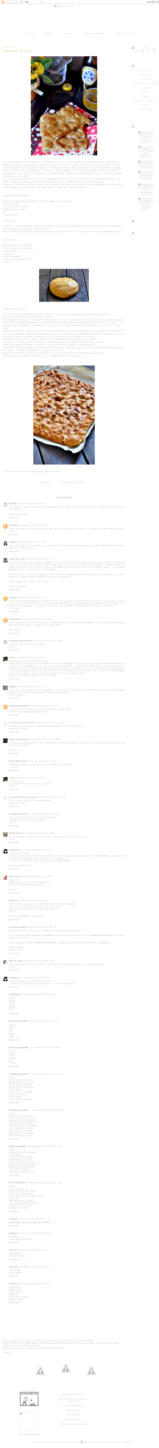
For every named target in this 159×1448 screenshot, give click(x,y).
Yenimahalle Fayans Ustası (21, 1171)
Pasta (146, 92)
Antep (11, 1034)
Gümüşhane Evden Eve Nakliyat (23, 1126)
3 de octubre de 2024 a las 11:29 (35, 1219)
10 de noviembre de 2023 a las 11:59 (46, 1074)
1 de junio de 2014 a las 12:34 (33, 900)
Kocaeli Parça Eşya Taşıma (21, 1133)
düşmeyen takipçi (17, 1256)
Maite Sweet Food (18, 761)
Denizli (12, 1000)
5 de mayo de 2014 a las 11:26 (43, 814)
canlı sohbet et (16, 1188)
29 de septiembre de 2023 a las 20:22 (38, 994)
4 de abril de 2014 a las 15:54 (31, 542)
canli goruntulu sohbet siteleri (23, 1203)
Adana (12, 1007)
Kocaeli (12, 998)
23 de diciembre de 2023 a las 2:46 (43, 1182)
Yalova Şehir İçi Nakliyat (20, 1084)
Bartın (12, 1003)
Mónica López (16, 961)
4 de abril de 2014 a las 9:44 (33, 525)
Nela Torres (15, 876)
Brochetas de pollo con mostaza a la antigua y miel (73, 1400)
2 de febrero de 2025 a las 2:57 (34, 1250)
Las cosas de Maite (110, 1442)
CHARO (12, 542)
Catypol (13, 597)
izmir (11, 1029)
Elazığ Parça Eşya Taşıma (21, 1135)
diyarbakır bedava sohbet (21, 1200)
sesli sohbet (14, 1198)
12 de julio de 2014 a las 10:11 (35, 977)
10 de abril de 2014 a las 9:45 (50, 722)
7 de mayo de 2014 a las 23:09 (39, 833)
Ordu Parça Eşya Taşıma (20, 1123)
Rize (11, 1031)
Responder (14, 517)
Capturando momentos (94, 33)
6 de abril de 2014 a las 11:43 (32, 686)
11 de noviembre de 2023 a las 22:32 (46, 1110)
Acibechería (54, 471)
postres (146, 105)
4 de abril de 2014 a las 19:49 (47, 640)
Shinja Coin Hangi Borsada (21, 1162)
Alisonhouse (15, 619)
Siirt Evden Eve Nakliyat (20, 1099)
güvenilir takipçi (16, 1299)
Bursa (11, 1024)
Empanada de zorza (73, 1419)
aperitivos (146, 70)
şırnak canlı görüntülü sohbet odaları (26, 1195)
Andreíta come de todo (21, 640)
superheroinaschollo (19, 706)
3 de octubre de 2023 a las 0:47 (44, 1047)
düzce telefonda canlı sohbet (23, 1191)
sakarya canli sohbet (18, 1208)
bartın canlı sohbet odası (21, 1193)
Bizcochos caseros (18, 927)
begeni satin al (16, 1292)
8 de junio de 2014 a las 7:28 (42, 927)
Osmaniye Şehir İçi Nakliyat (22, 1167)
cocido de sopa (16, 559)
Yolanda (26, 179)
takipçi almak (15, 1272)
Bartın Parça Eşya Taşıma (21, 1128)
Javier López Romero (19, 739)
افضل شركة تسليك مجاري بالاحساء (23, 1222)
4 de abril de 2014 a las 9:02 (31, 503)
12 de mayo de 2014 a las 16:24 (35, 850)
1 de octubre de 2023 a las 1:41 (43, 1021)
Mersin (12, 1027)
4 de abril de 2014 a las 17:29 (32, 597)
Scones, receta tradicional (73, 1406)
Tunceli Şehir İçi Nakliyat (20, 1092)
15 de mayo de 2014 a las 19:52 (37, 876)
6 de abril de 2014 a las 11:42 (30, 657)
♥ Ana (12, 657)
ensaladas (146, 75)
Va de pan (146, 79)
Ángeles (13, 686)
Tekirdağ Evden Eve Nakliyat (22, 1121)
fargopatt (14, 850)
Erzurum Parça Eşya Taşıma (22, 1118)
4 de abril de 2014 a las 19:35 (36, 619)
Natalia (13, 503)
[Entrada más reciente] (28, 1369)
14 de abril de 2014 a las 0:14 (42, 761)
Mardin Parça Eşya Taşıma (21, 1082)
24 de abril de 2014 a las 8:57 (30, 778)
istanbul (12, 1058)
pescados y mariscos (146, 101)
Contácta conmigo (125, 33)
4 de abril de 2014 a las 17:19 (39, 559)
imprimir (44, 482)
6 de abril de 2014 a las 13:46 (44, 706)
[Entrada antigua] (104, 1369)
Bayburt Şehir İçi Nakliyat (21, 1116)
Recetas (49, 33)
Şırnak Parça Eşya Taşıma (21, 1080)
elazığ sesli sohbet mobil (21, 1205)
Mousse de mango (73, 1415)
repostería (146, 109)
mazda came (37, 916)
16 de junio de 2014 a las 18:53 (38, 961)
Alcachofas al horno (72, 1410)
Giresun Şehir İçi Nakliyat (21, 1157)
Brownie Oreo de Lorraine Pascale (73, 1424)
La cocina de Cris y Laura (22, 722)
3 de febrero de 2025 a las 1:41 (34, 1267)
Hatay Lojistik (15, 1089)
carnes (146, 96)
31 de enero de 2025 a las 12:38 (34, 1233)
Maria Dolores (16, 833)
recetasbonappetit (18, 814)
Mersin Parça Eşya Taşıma (21, 1087)
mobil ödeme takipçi (19, 1297)
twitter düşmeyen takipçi (20, 1239)
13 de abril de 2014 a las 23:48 (45, 739)
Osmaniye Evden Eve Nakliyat (22, 1152)
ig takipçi (13, 1294)
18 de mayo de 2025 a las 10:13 (34, 1283)
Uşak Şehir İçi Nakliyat (19, 1169)
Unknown (13, 525)
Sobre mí (68, 33)
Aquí (90, 179)
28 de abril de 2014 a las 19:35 (51, 797)
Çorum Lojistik (15, 1154)
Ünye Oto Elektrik (17, 1094)
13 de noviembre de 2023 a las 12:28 (44, 1146)
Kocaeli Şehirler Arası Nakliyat (23, 1164)
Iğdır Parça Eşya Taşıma (20, 1159)
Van (10, 1060)
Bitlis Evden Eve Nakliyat (20, 1130)
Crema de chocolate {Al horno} (73, 1394)
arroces (146, 88)
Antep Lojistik (15, 1097)
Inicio (31, 33)
